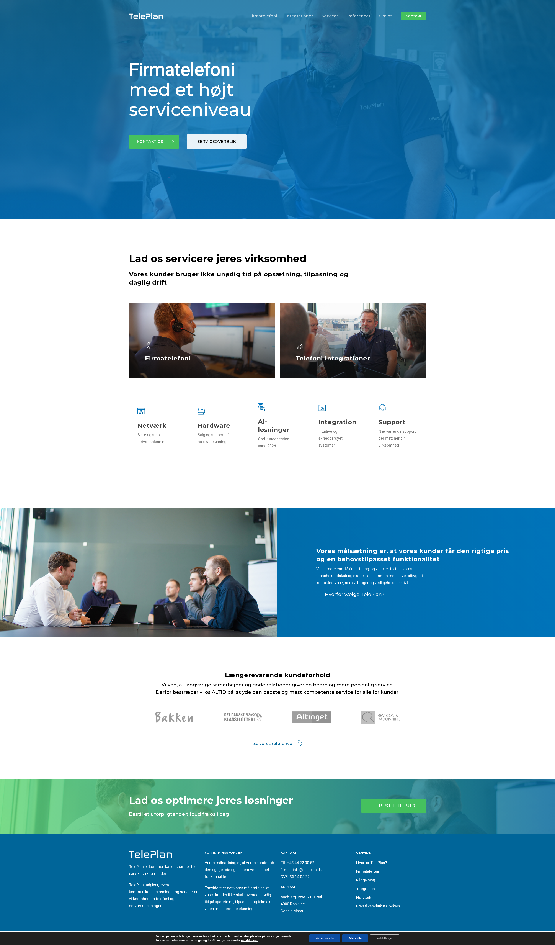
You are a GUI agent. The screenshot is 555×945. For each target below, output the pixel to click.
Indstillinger (384, 938)
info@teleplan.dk (307, 869)
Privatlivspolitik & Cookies (378, 906)
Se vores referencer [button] (273, 743)
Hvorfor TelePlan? (371, 862)
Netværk (363, 897)
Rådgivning (365, 880)
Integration (365, 888)
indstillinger (249, 940)
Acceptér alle (325, 938)
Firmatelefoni (367, 871)
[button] (154, 142)
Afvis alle (355, 938)
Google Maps (292, 911)
